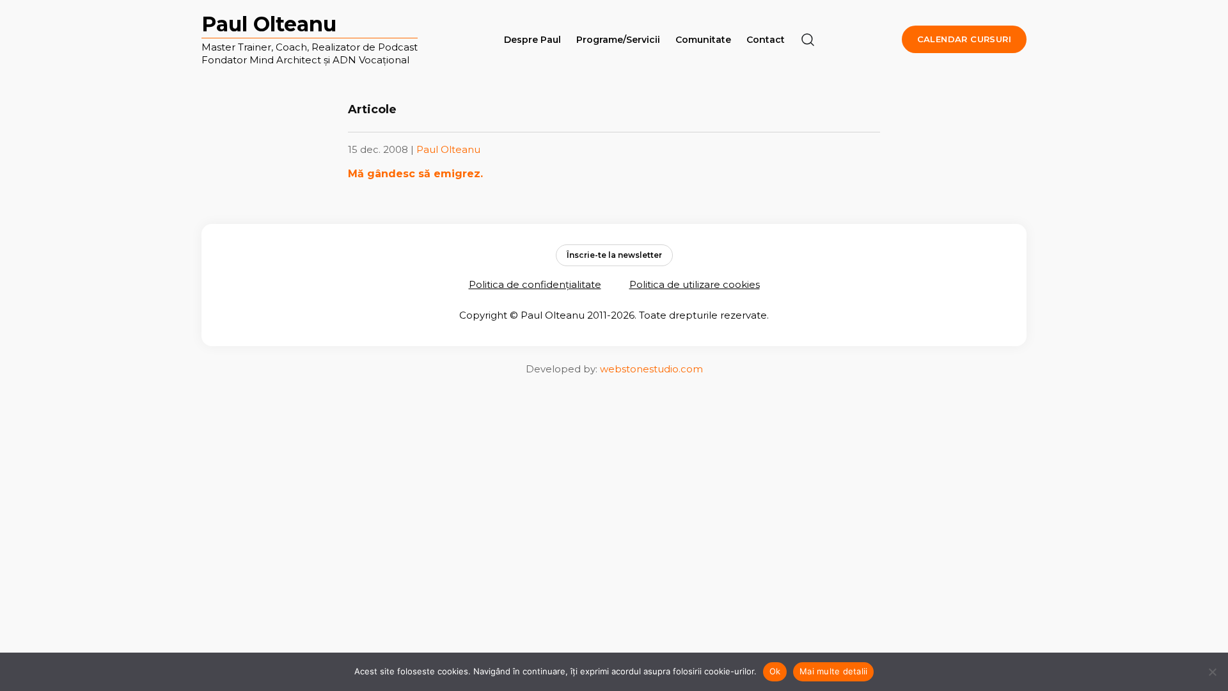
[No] (1212, 671)
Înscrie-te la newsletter (614, 255)
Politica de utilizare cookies (694, 284)
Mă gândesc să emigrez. (415, 174)
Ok (775, 671)
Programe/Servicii (618, 39)
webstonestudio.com (651, 369)
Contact (765, 39)
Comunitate (703, 39)
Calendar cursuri (964, 39)
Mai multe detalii (833, 671)
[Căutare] (807, 39)
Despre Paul (532, 39)
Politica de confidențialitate (535, 284)
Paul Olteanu (268, 24)
